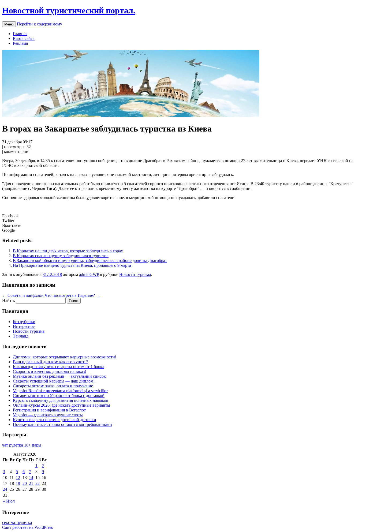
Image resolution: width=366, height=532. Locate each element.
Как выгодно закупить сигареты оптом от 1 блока (58, 366)
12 (18, 477)
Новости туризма (135, 274)
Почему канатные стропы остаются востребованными (62, 424)
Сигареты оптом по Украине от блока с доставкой (58, 395)
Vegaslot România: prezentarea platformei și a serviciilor (60, 390)
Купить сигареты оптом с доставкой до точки (54, 419)
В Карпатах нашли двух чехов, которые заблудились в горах (68, 251)
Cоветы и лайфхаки (23, 295)
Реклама (20, 43)
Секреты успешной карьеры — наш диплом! (54, 381)
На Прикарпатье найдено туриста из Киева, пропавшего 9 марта (72, 265)
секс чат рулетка (17, 522)
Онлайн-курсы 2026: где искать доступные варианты (61, 405)
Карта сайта (24, 38)
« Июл (9, 501)
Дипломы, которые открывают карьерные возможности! (64, 357)
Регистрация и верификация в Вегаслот (49, 410)
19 (18, 483)
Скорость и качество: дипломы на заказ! (49, 371)
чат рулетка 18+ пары (21, 445)
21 (31, 483)
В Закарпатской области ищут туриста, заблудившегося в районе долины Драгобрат (90, 260)
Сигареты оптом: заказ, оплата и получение (53, 386)
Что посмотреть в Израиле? (72, 295)
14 (31, 477)
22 (37, 483)
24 (5, 489)
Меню (9, 24)
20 (25, 483)
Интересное (24, 326)
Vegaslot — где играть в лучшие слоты (48, 415)
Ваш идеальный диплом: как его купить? (50, 361)
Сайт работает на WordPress (27, 527)
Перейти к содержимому (39, 24)
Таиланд (20, 336)
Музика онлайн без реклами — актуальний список (59, 376)
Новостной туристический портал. (68, 10)
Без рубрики (24, 321)
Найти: (8, 300)
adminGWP (89, 274)
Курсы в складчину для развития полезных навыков (60, 400)
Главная (20, 33)
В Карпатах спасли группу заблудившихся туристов (61, 255)
